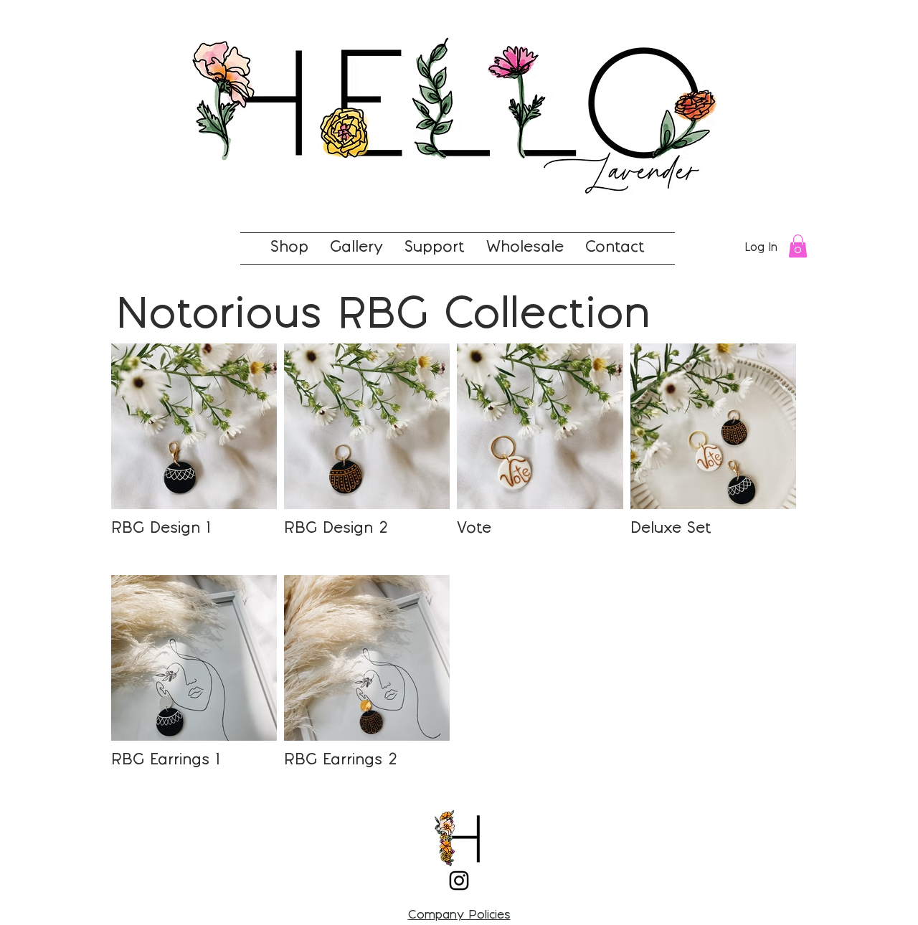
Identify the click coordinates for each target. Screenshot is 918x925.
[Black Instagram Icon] (459, 880)
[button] (798, 245)
